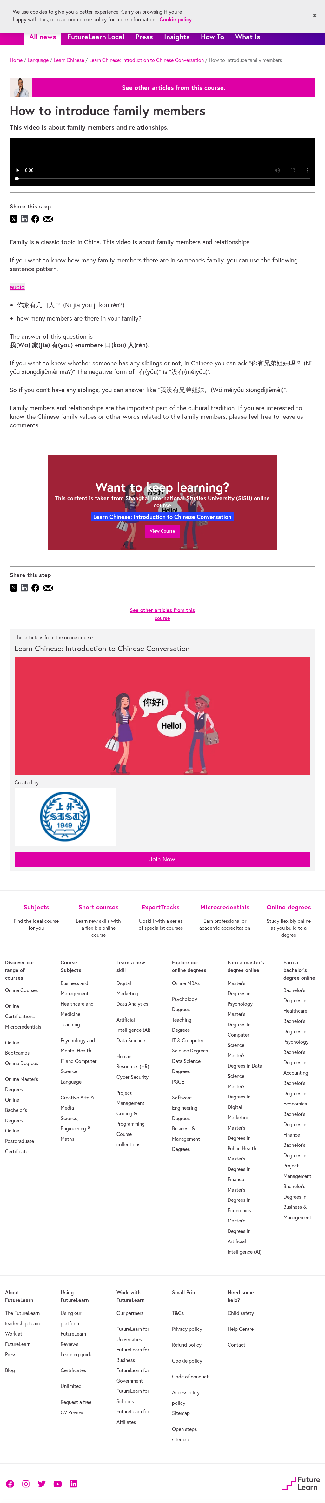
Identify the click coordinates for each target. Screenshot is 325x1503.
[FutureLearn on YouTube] (57, 1483)
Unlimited (71, 1386)
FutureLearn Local (95, 36)
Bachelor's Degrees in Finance (294, 1124)
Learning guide (76, 1354)
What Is (247, 36)
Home (16, 60)
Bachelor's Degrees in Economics (295, 1093)
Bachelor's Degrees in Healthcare (295, 1000)
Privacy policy (187, 1329)
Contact (236, 1345)
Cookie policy (187, 1360)
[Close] (315, 16)
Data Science (130, 1040)
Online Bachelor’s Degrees (16, 1110)
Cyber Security (132, 1077)
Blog (10, 1370)
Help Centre (241, 1329)
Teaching (70, 1024)
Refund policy (187, 1345)
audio (17, 287)
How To (212, 36)
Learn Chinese (69, 60)
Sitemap (181, 1413)
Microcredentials (23, 1027)
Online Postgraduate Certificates (19, 1140)
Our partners (129, 1313)
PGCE (178, 1081)
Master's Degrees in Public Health (242, 1138)
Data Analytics (132, 1004)
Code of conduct (190, 1376)
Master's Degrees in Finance (239, 1168)
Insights (177, 36)
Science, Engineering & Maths (76, 1128)
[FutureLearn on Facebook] (11, 1483)
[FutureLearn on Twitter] (42, 1483)
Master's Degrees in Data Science (245, 1065)
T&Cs (178, 1313)
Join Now (162, 859)
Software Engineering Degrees (184, 1107)
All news (42, 36)
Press (144, 36)
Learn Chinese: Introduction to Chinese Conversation (146, 60)
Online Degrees (21, 1063)
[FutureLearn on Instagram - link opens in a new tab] (26, 1483)
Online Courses (21, 990)
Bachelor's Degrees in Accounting (295, 1062)
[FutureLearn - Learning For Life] (301, 1482)
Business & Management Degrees (186, 1138)
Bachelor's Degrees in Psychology (295, 1031)
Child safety (241, 1313)
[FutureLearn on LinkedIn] (73, 1483)
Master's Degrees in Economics (239, 1200)
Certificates (73, 1370)
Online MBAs (186, 983)
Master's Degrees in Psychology (240, 993)
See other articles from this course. (173, 88)
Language (38, 60)
